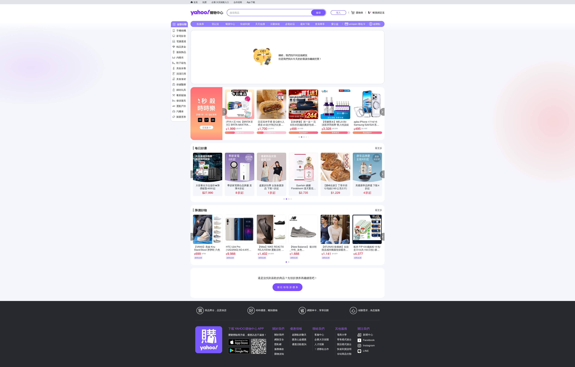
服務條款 (279, 349)
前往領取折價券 (288, 287)
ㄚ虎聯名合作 (321, 349)
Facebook (369, 340)
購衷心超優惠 (299, 339)
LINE (366, 350)
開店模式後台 (344, 344)
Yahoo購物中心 (206, 12)
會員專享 (320, 24)
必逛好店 (290, 24)
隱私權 (278, 344)
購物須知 (279, 353)
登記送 (215, 24)
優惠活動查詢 (299, 344)
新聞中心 (368, 334)
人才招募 (319, 344)
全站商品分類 (344, 353)
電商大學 (342, 334)
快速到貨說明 (344, 349)
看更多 (378, 148)
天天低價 (260, 24)
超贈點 (376, 24)
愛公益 (334, 24)
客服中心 (319, 334)
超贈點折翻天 (299, 334)
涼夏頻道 (275, 24)
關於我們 (279, 334)
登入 (338, 12)
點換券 (200, 24)
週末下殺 (305, 24)
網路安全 (279, 339)
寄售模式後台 (344, 339)
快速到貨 (245, 24)
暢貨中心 (230, 24)
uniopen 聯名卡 (357, 24)
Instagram (369, 345)
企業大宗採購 (321, 339)
